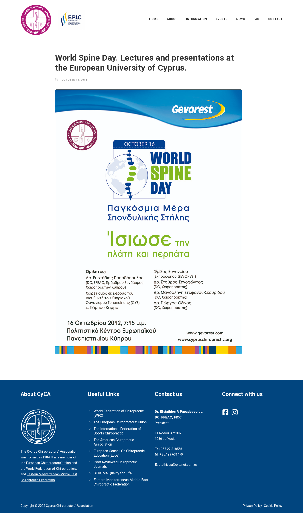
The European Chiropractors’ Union (120, 422)
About (172, 19)
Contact (275, 19)
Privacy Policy (252, 505)
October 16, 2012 (74, 79)
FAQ (256, 19)
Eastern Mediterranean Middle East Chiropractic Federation (121, 482)
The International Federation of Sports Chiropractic (117, 431)
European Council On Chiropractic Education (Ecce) (119, 453)
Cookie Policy (273, 505)
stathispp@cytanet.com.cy (178, 465)
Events (221, 19)
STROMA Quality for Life (113, 473)
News (240, 19)
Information (196, 19)
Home (153, 19)
